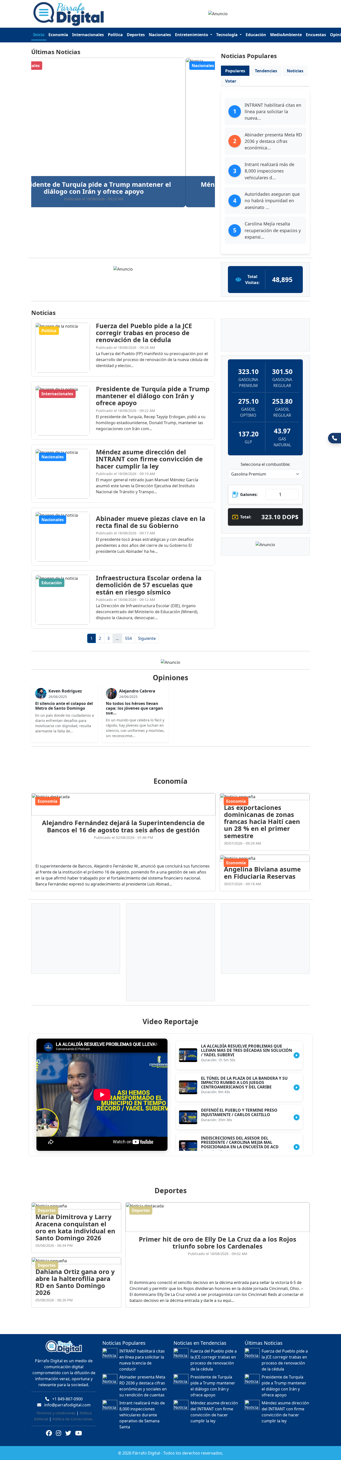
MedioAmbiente (286, 34)
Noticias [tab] (295, 71)
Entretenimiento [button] (192, 34)
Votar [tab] (230, 81)
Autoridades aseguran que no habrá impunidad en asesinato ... (272, 200)
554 (128, 638)
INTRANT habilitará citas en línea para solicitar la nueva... (273, 111)
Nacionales (160, 34)
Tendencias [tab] (266, 71)
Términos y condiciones (55, 1413)
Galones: (249, 494)
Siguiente (147, 638)
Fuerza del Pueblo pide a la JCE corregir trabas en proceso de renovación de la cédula (213, 1360)
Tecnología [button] (227, 34)
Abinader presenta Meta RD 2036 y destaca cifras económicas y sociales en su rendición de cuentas (143, 1386)
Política (115, 34)
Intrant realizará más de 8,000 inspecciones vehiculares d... (269, 171)
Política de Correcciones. (72, 1419)
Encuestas (316, 34)
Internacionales (88, 34)
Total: (245, 517)
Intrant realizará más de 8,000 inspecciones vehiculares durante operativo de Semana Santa (142, 1415)
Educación (256, 34)
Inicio (38, 34)
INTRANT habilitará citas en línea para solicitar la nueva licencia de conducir (142, 1360)
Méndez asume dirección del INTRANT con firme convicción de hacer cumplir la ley (214, 1412)
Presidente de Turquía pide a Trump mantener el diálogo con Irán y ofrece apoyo (212, 1386)
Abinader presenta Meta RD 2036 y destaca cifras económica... (273, 141)
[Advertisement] (173, 762)
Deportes (136, 34)
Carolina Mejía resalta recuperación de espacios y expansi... (273, 230)
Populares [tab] (235, 71)
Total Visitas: (252, 279)
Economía (58, 34)
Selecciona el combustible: (265, 464)
